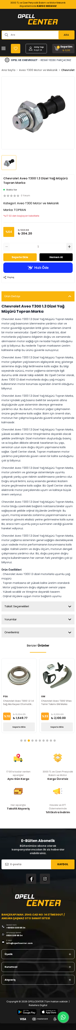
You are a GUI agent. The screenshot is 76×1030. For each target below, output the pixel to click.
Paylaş (10, 277)
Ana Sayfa (8, 70)
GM (43, 696)
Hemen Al (56, 257)
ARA (66, 35)
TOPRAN (20, 210)
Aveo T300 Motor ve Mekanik (38, 70)
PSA (5, 696)
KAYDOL (62, 864)
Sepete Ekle (20, 257)
